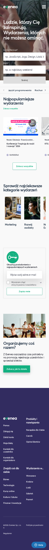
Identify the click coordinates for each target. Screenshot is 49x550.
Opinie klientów (33, 441)
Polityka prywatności (34, 525)
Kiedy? (5, 63)
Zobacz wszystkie (10, 108)
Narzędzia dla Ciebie (35, 430)
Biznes (6, 479)
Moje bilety (8, 443)
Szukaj (24, 80)
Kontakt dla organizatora (9, 459)
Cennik (29, 435)
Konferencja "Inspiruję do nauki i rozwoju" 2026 (20, 144)
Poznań (29, 499)
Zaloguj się (8, 431)
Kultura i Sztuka (10, 497)
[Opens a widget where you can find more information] (38, 545)
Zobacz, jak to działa (17, 368)
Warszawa (31, 475)
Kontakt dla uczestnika (8, 450)
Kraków (29, 481)
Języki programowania (19, 90)
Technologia (8, 485)
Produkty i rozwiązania (32, 420)
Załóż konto (8, 437)
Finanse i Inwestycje (12, 503)
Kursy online (8, 491)
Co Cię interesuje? (10, 50)
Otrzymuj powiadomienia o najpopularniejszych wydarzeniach (22, 265)
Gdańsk (29, 493)
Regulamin (7, 533)
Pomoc (6, 425)
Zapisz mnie (24, 291)
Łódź (28, 487)
